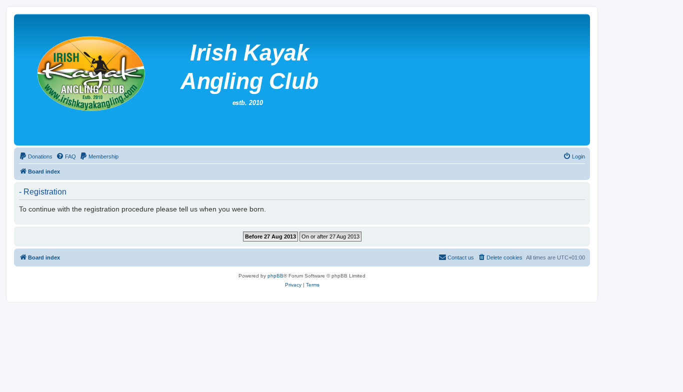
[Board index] (259, 79)
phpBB (276, 275)
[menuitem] (35, 156)
